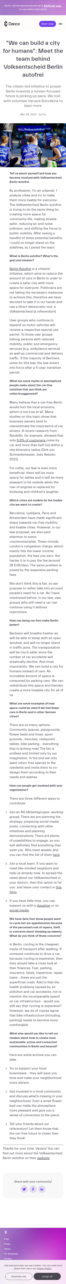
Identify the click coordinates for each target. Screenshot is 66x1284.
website (43, 1158)
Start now (47, 23)
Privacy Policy (44, 1268)
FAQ (6, 1239)
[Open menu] (60, 24)
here (56, 855)
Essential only (19, 1276)
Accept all (47, 1276)
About (7, 1249)
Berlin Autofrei (20, 269)
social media (19, 910)
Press (7, 1244)
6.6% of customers (31, 440)
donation (43, 905)
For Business (11, 1254)
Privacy (8, 1259)
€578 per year (52, 6)
